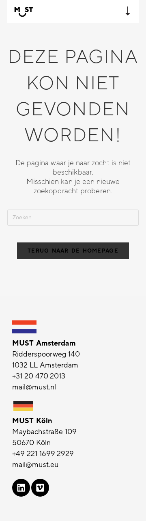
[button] (128, 11)
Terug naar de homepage (73, 251)
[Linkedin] (21, 488)
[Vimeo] (40, 488)
